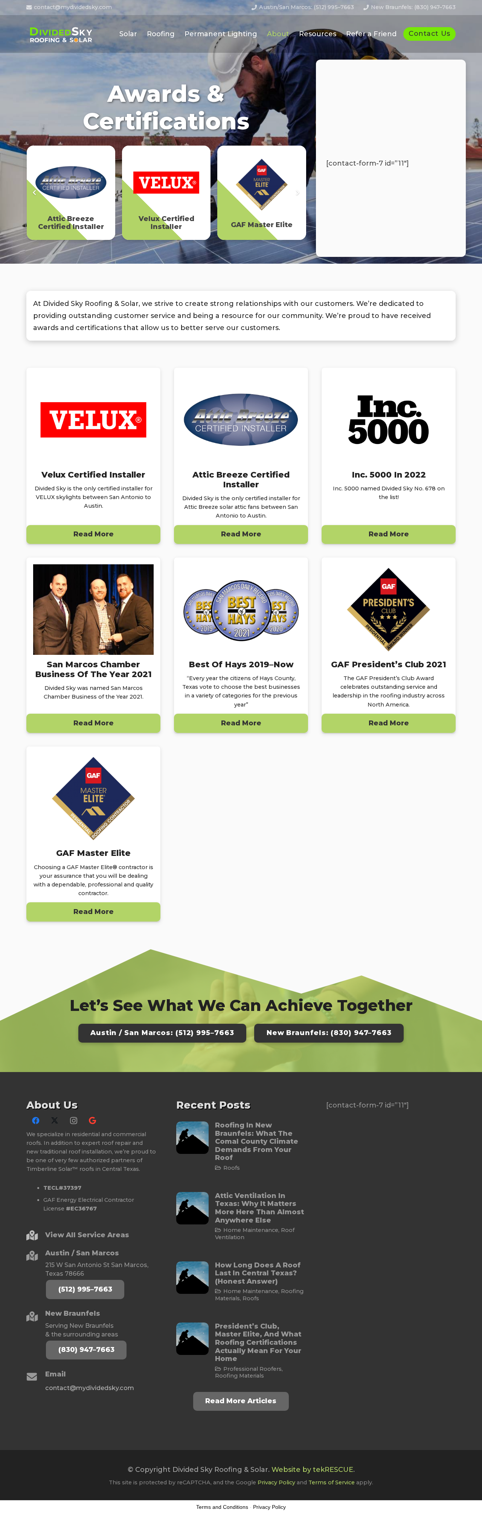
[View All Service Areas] (35, 1235)
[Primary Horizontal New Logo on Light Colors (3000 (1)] (62, 34)
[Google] (92, 1120)
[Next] (297, 193)
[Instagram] (73, 1120)
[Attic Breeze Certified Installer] (241, 456)
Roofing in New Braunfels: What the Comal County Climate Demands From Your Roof (256, 1141)
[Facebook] (35, 1120)
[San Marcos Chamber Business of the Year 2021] (93, 645)
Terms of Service (331, 1482)
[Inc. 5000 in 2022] (389, 456)
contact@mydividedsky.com (89, 1388)
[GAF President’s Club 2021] (389, 645)
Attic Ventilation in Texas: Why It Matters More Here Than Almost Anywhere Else (259, 1208)
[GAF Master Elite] (93, 834)
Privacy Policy (276, 1482)
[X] (54, 1120)
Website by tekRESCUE (312, 1469)
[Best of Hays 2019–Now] (241, 645)
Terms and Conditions (222, 1507)
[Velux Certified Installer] (93, 456)
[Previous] (35, 193)
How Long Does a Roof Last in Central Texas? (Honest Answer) (257, 1273)
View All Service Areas (87, 1235)
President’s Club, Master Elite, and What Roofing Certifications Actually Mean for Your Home (258, 1342)
